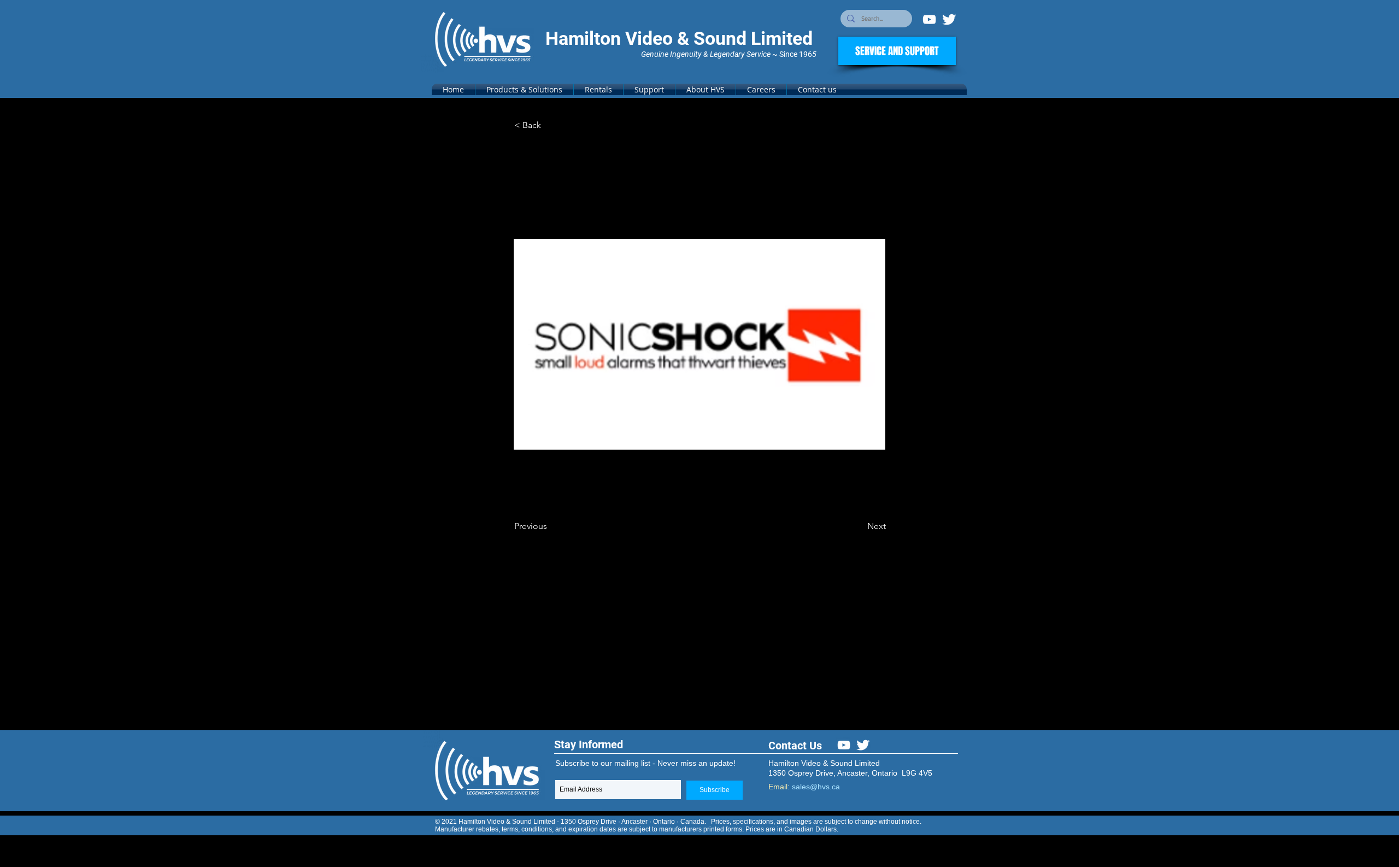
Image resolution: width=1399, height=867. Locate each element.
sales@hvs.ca (816, 786)
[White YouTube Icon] (929, 19)
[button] (524, 89)
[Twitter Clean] (949, 19)
